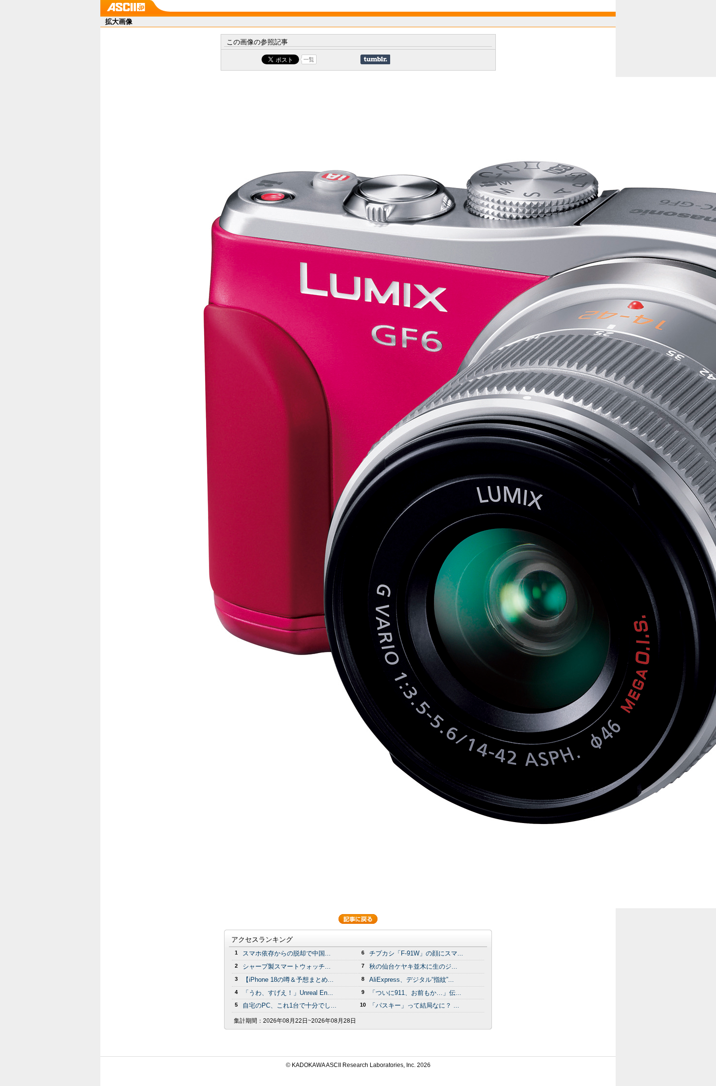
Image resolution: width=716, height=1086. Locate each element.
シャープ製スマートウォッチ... (287, 966)
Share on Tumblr (375, 59)
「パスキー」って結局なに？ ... (414, 1005)
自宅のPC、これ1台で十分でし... (290, 1005)
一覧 (308, 59)
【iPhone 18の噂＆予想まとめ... (288, 979)
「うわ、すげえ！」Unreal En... (288, 992)
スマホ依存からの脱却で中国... (287, 953)
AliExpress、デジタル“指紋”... (411, 979)
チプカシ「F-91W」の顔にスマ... (416, 953)
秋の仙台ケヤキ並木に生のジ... (413, 966)
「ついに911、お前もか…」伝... (415, 992)
